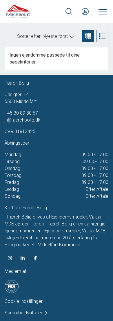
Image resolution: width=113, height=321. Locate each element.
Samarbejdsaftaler (23, 313)
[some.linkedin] (22, 258)
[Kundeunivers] (85, 11)
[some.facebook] (35, 258)
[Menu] (101, 11)
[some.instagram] (10, 258)
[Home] (31, 11)
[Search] (69, 11)
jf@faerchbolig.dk (22, 120)
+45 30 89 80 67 (21, 113)
